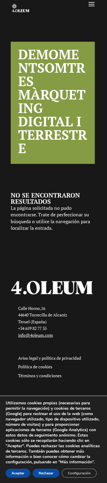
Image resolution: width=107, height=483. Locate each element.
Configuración (79, 473)
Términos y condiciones (40, 375)
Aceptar (18, 473)
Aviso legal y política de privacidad (49, 358)
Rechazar (46, 473)
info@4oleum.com (35, 335)
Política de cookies (35, 366)
